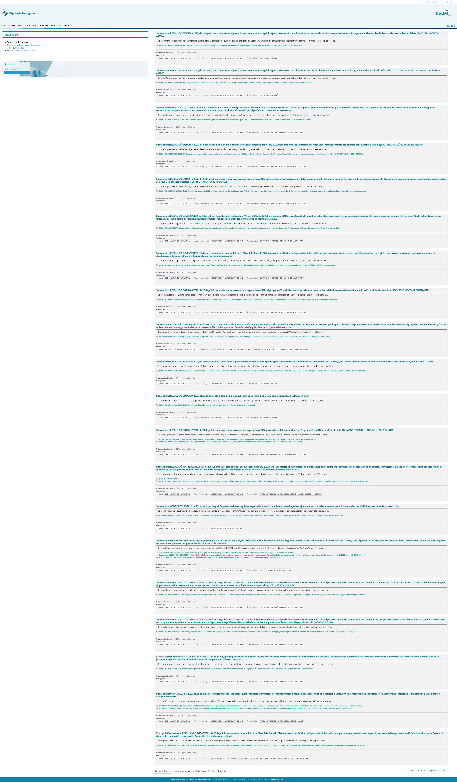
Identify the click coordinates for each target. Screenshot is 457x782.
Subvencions (217, 758)
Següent (433, 770)
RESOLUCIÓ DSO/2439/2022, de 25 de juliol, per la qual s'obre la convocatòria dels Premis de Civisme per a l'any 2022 (207, 405)
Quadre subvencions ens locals (21, 50)
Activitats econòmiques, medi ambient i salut (288, 349)
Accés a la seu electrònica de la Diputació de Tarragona (14, 68)
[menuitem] (3, 25)
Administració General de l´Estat (180, 349)
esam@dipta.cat (277, 779)
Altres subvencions (15, 48)
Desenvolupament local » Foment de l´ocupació (283, 166)
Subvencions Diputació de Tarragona (23, 45)
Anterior (421, 770)
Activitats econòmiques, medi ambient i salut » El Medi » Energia (290, 494)
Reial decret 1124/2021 (168, 479)
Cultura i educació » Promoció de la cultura (281, 132)
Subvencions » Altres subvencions (227, 58)
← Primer (409, 770)
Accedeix (450, 25)
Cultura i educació (269, 58)
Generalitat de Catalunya (177, 58)
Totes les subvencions (17, 42)
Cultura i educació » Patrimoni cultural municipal (284, 758)
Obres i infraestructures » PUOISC (276, 570)
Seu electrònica (10, 64)
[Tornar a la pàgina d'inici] (443, 12)
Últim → (444, 770)
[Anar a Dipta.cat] (18, 12)
